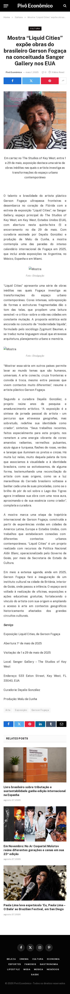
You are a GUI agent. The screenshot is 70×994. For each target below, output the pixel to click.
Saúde (35, 974)
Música (38, 969)
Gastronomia (49, 964)
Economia (53, 959)
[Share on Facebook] (12, 80)
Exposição (21, 710)
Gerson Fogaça (40, 710)
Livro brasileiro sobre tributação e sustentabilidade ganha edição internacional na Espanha (35, 791)
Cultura (35, 28)
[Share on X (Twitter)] (31, 80)
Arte (8, 710)
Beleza (11, 959)
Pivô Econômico (14, 72)
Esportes (14, 964)
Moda (27, 969)
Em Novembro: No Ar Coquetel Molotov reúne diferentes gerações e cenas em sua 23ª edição (34, 850)
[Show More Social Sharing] (63, 80)
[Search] (64, 6)
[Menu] (6, 6)
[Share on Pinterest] (50, 80)
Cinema (24, 959)
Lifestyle (13, 969)
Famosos (30, 964)
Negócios (53, 969)
